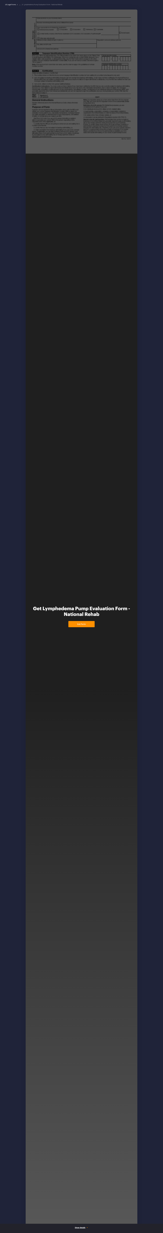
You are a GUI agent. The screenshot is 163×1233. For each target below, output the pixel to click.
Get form (81, 624)
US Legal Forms (10, 4)
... (20, 4)
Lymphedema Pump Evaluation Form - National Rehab (43, 4)
